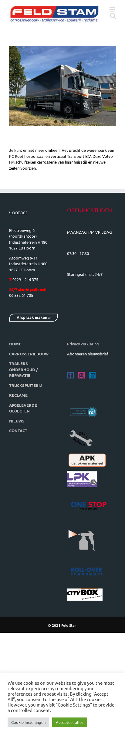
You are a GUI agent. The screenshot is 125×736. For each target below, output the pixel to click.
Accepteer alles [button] (69, 722)
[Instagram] (81, 375)
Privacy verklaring (83, 343)
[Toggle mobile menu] (113, 9)
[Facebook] (70, 375)
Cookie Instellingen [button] (28, 722)
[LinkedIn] (92, 375)
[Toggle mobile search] (113, 15)
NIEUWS (17, 420)
